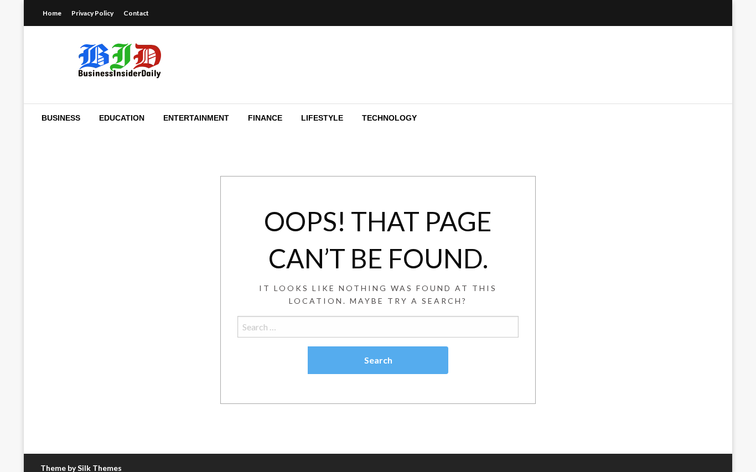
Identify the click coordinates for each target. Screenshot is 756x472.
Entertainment (196, 117)
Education (121, 117)
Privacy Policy (92, 13)
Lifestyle (322, 117)
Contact (136, 13)
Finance (265, 117)
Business (61, 117)
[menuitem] (61, 118)
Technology (389, 117)
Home (52, 13)
